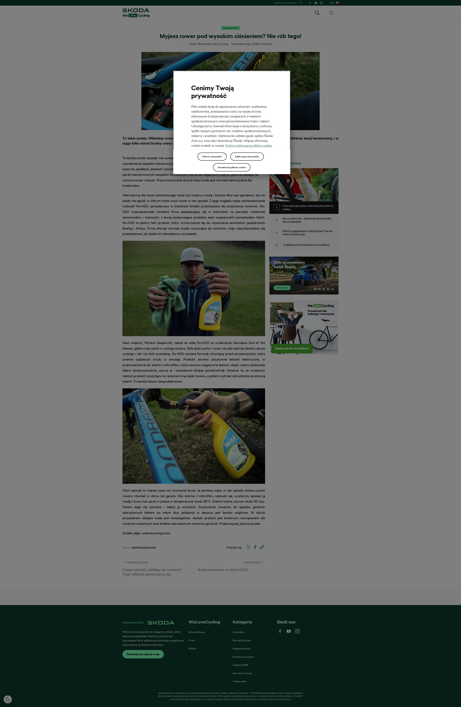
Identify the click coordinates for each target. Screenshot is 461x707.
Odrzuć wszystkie (212, 156)
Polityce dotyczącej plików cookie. (248, 145)
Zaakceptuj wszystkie (247, 156)
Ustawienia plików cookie (232, 167)
